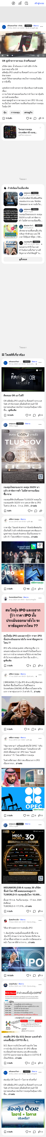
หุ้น (5, 112)
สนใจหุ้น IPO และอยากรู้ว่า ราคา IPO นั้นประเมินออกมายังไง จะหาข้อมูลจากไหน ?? (23, 639)
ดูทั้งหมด (23, 259)
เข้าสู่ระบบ (39, 3)
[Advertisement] (23, 14)
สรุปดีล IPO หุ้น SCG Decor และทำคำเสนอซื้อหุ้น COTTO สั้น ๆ (23, 1038)
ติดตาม (36, 26)
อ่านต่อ (34, 505)
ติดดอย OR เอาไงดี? (14, 395)
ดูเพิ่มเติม (12, 410)
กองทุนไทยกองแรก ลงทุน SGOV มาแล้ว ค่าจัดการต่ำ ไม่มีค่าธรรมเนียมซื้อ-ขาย (21, 491)
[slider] (20, 55)
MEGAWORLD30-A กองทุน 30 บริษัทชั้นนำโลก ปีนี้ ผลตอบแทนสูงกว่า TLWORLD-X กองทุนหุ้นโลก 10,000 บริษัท (22, 891)
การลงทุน (15, 112)
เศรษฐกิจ (28, 112)
